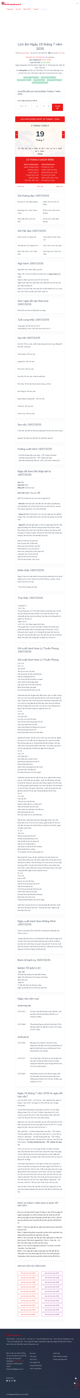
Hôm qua (21, 186)
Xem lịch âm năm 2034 (52, 1305)
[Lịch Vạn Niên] (11, 3)
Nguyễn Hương (24, 53)
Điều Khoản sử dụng (60, 1356)
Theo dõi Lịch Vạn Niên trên (36, 57)
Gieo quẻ (33, 1356)
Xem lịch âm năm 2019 (28, 1287)
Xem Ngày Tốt (35, 1362)
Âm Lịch (33, 1353)
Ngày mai (59, 186)
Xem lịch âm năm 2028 (52, 1278)
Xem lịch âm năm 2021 (28, 1296)
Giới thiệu (56, 1353)
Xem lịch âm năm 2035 (52, 1310)
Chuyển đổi (57, 107)
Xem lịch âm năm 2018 (28, 1282)
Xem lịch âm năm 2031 (52, 1291)
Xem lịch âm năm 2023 (28, 1305)
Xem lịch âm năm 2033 (52, 1301)
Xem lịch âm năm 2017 (28, 1278)
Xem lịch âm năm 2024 (28, 1310)
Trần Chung (61, 53)
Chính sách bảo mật (60, 1359)
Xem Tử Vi (33, 1359)
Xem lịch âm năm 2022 (28, 1301)
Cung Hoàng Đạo (36, 1365)
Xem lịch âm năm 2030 (52, 1287)
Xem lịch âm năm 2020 (28, 1291)
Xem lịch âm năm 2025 (28, 1314)
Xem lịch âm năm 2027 (52, 1273)
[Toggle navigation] (76, 3)
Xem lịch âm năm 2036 (52, 1314)
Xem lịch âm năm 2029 (52, 1282)
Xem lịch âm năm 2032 (52, 1296)
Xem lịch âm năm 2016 (28, 1273)
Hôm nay (40, 186)
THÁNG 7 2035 (40, 125)
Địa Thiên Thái (19, 1361)
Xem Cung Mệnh (35, 1368)
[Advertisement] (40, 25)
